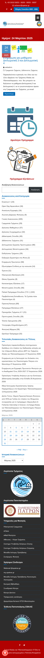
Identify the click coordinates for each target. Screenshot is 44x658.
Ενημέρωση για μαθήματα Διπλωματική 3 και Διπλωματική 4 (20, 60)
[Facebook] (7, 9)
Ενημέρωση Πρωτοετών (11, 262)
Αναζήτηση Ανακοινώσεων (13, 185)
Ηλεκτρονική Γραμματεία (13, 527)
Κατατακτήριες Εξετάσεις (11, 283)
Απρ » (25, 450)
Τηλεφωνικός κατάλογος (13, 597)
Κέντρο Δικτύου (9, 593)
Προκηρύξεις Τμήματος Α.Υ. (12, 312)
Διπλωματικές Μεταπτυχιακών (13, 249)
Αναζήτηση (35, 190)
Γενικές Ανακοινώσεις (10, 219)
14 (28, 432)
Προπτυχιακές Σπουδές (11, 316)
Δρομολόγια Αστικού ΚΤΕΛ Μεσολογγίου (19, 601)
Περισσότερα (9, 94)
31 (5, 443)
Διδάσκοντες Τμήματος (30, 70)
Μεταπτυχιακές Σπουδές (11, 288)
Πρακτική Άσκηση (8, 304)
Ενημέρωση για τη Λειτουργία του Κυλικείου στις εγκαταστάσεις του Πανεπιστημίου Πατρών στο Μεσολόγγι (20, 361)
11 (10, 432)
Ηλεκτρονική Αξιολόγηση (11, 275)
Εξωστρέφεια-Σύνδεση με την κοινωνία (16, 266)
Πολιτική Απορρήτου (33, 653)
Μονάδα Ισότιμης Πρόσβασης (15, 552)
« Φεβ (19, 450)
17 (5, 435)
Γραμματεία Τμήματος (13, 70)
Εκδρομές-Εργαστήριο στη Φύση (14, 258)
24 (5, 439)
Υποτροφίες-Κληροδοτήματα (13, 325)
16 (39, 432)
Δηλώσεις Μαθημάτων (10, 228)
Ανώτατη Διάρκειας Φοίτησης (13, 215)
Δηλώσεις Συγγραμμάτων (11, 232)
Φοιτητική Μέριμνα (9, 329)
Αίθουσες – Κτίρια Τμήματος (14, 540)
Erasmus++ (6, 202)
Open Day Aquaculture (10, 206)
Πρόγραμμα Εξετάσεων (11, 308)
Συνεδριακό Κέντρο (11, 588)
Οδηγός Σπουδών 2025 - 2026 (26, 9)
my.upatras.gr (9, 572)
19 (16, 435)
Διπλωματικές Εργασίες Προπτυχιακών (17, 245)
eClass (6, 531)
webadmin (8, 67)
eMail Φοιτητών (10, 535)
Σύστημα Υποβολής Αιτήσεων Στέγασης (19, 548)
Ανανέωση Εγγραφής (10, 210)
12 (16, 432)
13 (22, 432)
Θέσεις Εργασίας (8, 279)
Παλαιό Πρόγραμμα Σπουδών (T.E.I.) (16, 292)
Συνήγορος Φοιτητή (11, 557)
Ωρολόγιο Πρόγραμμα (10, 334)
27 (22, 439)
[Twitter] (11, 9)
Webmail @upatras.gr (12, 568)
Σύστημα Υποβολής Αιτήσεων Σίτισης (18, 544)
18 (11, 435)
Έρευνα (5, 271)
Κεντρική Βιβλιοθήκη (11, 584)
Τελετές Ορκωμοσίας (10, 321)
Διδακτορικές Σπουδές (10, 236)
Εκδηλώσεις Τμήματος (10, 253)
